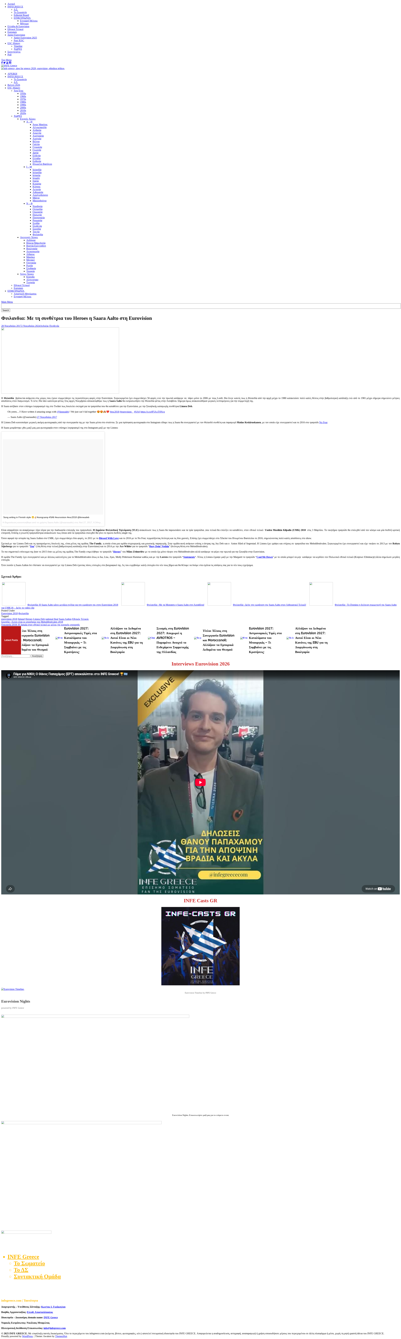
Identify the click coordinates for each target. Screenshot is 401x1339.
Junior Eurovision (16, 35)
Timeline (18, 46)
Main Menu (7, 302)
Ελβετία (37, 155)
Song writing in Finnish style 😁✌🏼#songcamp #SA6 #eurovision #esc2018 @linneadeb (46, 517)
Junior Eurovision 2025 (25, 37)
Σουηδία (37, 229)
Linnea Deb (39, 619)
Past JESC (19, 40)
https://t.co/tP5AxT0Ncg (153, 411)
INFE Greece (51, 1317)
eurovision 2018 (9, 619)
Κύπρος (36, 186)
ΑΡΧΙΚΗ (12, 73)
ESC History (14, 43)
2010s (23, 110)
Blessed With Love (109, 538)
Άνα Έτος (18, 90)
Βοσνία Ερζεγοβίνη (36, 245)
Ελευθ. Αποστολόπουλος (40, 1312)
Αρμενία (37, 133)
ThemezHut (61, 1336)
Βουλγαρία (31, 248)
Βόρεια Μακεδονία (35, 243)
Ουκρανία (37, 212)
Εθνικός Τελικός (80, 619)
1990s (23, 104)
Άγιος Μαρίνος (40, 124)
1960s (23, 96)
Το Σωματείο (20, 12)
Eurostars (12, 32)
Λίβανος (30, 254)
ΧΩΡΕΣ (18, 49)
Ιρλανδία (37, 169)
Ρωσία (29, 265)
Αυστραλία (38, 135)
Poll (9, 54)
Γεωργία (37, 150)
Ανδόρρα (30, 240)
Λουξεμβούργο (40, 195)
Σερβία (36, 223)
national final (51, 619)
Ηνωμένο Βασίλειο (42, 164)
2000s (23, 107)
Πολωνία (37, 214)
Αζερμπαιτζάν (40, 127)
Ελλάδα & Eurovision (18, 26)
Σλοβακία (31, 268)
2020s (23, 113)
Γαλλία (36, 144)
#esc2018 (114, 411)
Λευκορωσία (32, 251)
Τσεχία (36, 231)
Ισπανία (36, 175)
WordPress (27, 1336)
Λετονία (37, 189)
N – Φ (29, 203)
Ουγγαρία (31, 262)
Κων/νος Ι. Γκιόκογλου (53, 1306)
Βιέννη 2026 (14, 85)
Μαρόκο (30, 257)
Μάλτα (36, 198)
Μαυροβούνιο (40, 200)
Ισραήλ (36, 178)
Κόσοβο (30, 276)
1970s (23, 99)
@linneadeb (63, 411)
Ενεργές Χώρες (28, 119)
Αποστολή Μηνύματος (25, 293)
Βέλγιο (36, 141)
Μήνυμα (24, 23)
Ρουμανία (37, 220)
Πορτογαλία (39, 217)
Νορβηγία (37, 206)
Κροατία (37, 183)
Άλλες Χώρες (27, 274)
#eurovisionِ (126, 411)
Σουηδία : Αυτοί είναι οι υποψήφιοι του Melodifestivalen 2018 (32, 622)
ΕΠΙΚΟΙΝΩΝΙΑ (22, 18)
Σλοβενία (37, 226)
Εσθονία (37, 161)
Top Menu (6, 60)
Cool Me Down (265, 557)
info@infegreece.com (55, 1328)
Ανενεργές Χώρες (29, 237)
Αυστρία (37, 138)
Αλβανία (37, 130)
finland (21, 619)
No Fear (323, 422)
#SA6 (137, 411)
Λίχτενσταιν (32, 279)
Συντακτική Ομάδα (37, 1276)
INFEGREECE (15, 6)
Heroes (28, 619)
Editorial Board (21, 15)
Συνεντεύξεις (14, 51)
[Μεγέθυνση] (395, 1018)
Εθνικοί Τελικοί (15, 29)
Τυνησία (30, 282)
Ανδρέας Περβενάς (49, 326)
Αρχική (11, 4)
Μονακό (30, 260)
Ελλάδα (36, 158)
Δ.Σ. (16, 9)
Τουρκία (30, 271)
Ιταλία (36, 181)
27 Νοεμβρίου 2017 (47, 417)
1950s (23, 93)
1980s (23, 102)
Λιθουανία (38, 192)
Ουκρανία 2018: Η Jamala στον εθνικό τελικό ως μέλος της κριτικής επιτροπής (40, 624)
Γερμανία (37, 147)
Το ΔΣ (21, 1270)
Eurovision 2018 (9, 613)
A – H (29, 121)
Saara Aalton (65, 619)
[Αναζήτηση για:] (16, 656)
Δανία (35, 152)
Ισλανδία (37, 172)
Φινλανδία (38, 234)
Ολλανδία (37, 209)
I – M (29, 166)
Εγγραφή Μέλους (29, 20)
